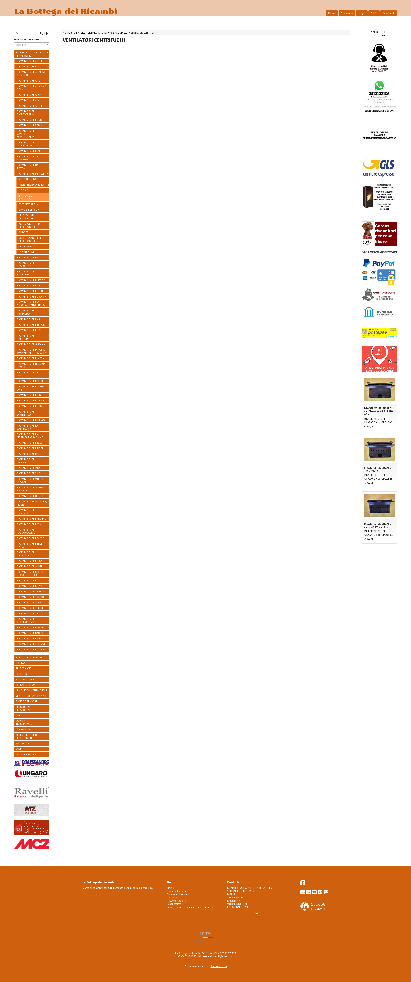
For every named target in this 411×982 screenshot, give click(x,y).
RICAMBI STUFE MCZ (28, 473)
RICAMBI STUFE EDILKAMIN (26, 273)
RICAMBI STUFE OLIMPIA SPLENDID (30, 489)
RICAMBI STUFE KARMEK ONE (31, 388)
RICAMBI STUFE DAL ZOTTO (28, 166)
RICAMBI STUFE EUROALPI (32, 296)
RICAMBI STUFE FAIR (28, 319)
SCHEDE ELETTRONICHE (29, 657)
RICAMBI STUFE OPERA (30, 496)
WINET (19, 749)
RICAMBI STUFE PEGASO (30, 538)
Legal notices (174, 903)
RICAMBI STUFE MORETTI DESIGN (31, 480)
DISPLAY (23, 190)
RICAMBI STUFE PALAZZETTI (26, 511)
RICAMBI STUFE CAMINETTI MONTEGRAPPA (26, 133)
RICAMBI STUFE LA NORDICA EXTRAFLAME (30, 436)
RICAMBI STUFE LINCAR (30, 442)
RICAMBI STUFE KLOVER (30, 400)
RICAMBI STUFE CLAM (29, 151)
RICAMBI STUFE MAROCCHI (26, 461)
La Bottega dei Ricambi (65, 11)
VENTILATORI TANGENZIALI (31, 695)
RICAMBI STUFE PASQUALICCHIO (26, 531)
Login (362, 13)
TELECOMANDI (27, 246)
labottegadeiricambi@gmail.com (215, 956)
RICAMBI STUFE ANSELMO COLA (31, 87)
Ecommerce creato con (205, 966)
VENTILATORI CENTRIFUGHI (144, 32)
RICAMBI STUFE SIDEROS (31, 597)
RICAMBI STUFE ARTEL (29, 105)
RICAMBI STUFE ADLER (30, 61)
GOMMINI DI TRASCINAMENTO (25, 722)
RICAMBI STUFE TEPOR (30, 607)
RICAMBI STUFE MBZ (28, 467)
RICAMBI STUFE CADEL (30, 125)
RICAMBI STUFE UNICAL (30, 633)
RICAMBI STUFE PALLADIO (31, 518)
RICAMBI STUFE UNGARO (31, 627)
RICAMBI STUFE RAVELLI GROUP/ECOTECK (30, 573)
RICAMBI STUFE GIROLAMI (31, 344)
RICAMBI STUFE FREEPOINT (26, 337)
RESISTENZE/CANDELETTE (34, 184)
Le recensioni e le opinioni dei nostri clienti (190, 907)
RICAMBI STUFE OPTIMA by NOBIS (32, 503)
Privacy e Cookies (176, 891)
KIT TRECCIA (23, 743)
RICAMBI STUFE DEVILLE (115, 32)
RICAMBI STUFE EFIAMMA (31, 280)
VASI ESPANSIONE (26, 754)
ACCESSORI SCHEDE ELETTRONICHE (30, 225)
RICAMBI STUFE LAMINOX (31, 420)
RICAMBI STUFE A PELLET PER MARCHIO (82, 32)
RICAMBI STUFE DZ (27, 257)
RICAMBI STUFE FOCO (29, 330)
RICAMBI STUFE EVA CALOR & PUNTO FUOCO (31, 303)
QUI (382, 35)
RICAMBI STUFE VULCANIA (31, 649)
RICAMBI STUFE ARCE (29, 100)
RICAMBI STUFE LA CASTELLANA (27, 427)
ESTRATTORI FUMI (29, 204)
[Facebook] (302, 883)
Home (331, 13)
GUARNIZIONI (26, 251)
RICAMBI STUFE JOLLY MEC (29, 374)
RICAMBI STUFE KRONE (30, 406)
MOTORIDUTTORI (28, 179)
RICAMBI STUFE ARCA (29, 94)
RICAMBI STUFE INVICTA (30, 358)
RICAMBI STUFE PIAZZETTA (26, 554)
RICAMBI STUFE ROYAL (30, 585)
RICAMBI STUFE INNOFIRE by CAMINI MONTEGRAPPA (31, 351)
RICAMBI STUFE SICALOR (31, 591)
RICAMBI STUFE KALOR (30, 380)
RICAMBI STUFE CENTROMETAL (26, 144)
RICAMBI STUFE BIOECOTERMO (26, 113)
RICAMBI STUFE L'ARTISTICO (26, 413)
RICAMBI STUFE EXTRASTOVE (26, 312)
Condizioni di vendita (178, 894)
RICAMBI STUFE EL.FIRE (30, 291)
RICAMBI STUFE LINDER (30, 448)
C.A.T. (374, 13)
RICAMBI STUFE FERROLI (31, 324)
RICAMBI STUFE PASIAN (30, 524)
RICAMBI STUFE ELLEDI (30, 285)
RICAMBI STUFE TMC (28, 613)
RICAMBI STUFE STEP (29, 602)
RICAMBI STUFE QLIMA (29, 566)
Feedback (388, 13)
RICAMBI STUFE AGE (28, 66)
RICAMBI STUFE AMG (28, 80)
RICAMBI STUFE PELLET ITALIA (30, 545)
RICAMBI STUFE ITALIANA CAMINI (31, 365)
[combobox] (31, 44)
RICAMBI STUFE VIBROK (30, 638)
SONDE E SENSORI (29, 209)
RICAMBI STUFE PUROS (30, 560)
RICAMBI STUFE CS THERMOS (27, 158)
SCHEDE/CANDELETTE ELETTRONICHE (31, 239)
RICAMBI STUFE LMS (28, 453)
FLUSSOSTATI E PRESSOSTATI (27, 216)
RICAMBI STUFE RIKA (28, 580)
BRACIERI (24, 232)
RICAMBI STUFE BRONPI (30, 119)
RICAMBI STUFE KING (29, 395)
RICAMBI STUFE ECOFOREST (26, 264)
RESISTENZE (23, 673)
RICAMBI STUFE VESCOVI (31, 643)
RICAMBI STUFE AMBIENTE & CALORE (32, 73)
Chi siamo (347, 13)
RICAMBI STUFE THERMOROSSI (26, 620)
